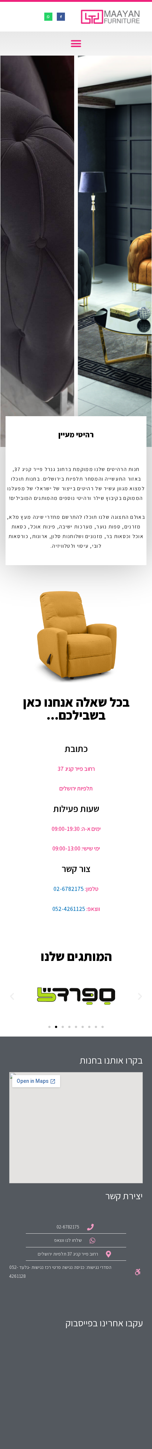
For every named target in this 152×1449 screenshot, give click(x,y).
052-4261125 (68, 909)
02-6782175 (68, 889)
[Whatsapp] (48, 17)
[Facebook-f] (61, 17)
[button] (76, 43)
